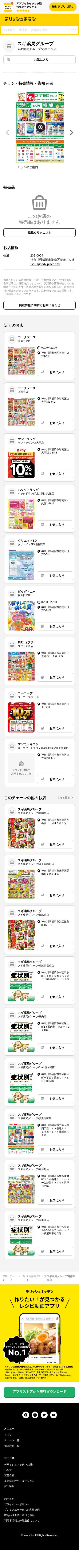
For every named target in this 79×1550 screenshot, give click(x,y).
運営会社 (9, 1475)
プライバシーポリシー (16, 1504)
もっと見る (63, 797)
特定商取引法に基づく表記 (19, 1515)
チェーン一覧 (17, 1276)
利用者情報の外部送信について (22, 1520)
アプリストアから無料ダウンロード (40, 1391)
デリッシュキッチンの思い (19, 1464)
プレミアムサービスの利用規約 (22, 1509)
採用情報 (9, 1486)
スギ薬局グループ (36, 1276)
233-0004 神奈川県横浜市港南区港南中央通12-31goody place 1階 (52, 259)
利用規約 (9, 1498)
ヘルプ (8, 1470)
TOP (5, 1276)
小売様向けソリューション (19, 1480)
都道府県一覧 (11, 1445)
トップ (8, 1434)
